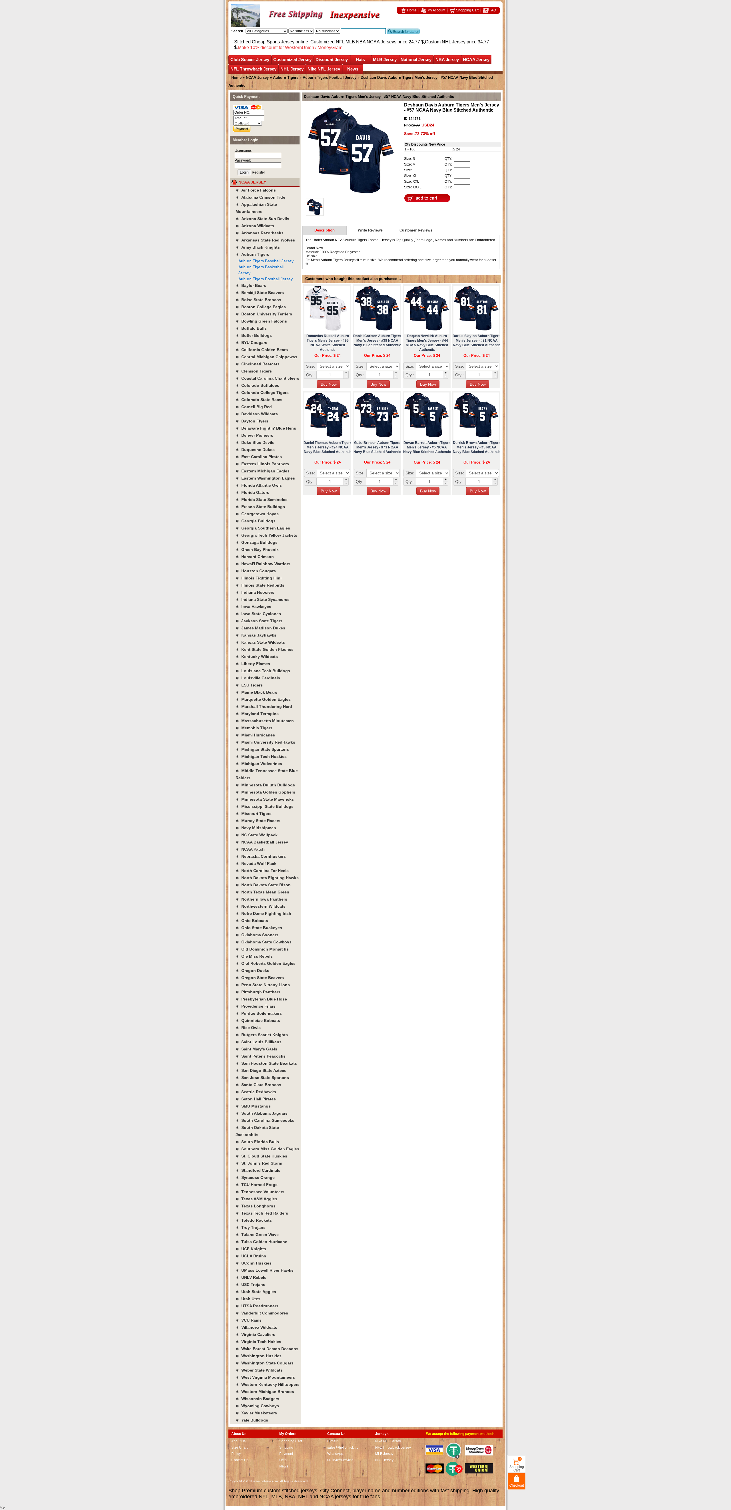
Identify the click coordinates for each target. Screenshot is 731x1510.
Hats (360, 59)
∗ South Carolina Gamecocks (265, 1120)
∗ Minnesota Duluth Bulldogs (265, 785)
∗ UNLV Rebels (251, 1277)
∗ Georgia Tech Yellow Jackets (266, 535)
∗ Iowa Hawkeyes (253, 606)
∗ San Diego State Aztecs (261, 1070)
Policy (236, 1454)
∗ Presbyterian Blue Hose (261, 999)
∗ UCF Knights (251, 1249)
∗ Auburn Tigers (252, 254)
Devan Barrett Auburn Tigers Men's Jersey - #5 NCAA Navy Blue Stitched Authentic (427, 447)
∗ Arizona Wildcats (255, 226)
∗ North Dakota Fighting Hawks (267, 877)
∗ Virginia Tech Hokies (258, 1341)
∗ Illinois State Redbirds (260, 585)
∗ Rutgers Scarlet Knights (262, 1034)
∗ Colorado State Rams (259, 399)
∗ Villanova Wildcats (256, 1327)
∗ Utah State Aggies (256, 1291)
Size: (310, 366)
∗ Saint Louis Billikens (259, 1042)
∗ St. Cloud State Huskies (261, 1156)
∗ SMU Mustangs (253, 1106)
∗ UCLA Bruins (251, 1256)
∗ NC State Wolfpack (257, 835)
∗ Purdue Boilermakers (259, 1013)
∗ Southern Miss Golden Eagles (267, 1149)
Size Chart (239, 1447)
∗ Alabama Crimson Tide (260, 197)
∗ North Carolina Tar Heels (262, 870)
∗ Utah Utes (248, 1298)
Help (283, 1460)
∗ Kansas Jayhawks (256, 635)
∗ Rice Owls (248, 1027)
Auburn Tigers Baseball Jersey (266, 261)
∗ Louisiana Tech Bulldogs (263, 671)
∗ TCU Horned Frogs (257, 1184)
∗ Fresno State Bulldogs (260, 506)
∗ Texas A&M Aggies (256, 1199)
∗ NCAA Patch (250, 849)
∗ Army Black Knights (258, 247)
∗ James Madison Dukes (260, 628)
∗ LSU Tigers (249, 685)
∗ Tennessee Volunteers (260, 1191)
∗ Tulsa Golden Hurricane (261, 1241)
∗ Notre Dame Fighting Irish (263, 913)
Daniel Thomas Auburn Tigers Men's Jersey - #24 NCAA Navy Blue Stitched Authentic (328, 447)
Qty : (310, 375)
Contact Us (239, 1460)
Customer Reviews (415, 230)
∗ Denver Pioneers (254, 435)
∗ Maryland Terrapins (257, 713)
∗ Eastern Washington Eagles (265, 478)
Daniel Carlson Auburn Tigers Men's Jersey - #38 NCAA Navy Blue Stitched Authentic (377, 340)
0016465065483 (340, 1460)
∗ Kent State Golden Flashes (265, 649)
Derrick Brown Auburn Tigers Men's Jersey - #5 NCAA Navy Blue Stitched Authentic (477, 447)
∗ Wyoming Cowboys (257, 1406)
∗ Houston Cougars (256, 571)
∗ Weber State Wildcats (259, 1370)
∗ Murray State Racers (258, 820)
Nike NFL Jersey (324, 69)
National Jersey (416, 59)
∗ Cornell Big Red (254, 406)
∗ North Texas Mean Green (262, 892)
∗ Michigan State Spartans (262, 749)
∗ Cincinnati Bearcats (258, 364)
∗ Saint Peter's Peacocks (261, 1056)
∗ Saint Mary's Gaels (256, 1049)
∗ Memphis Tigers (254, 728)
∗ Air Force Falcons (256, 190)
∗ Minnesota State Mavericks (265, 799)
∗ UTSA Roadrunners (257, 1306)
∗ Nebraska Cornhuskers (261, 856)
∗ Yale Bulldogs (252, 1420)
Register (258, 172)
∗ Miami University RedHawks (265, 742)
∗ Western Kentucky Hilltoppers (268, 1384)
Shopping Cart (467, 10)
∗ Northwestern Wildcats (261, 906)
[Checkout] (517, 1481)
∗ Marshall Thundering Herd (264, 706)
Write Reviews (370, 230)
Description (324, 230)
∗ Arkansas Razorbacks (260, 233)
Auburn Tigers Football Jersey (329, 77)
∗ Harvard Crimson (255, 556)
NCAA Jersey (476, 59)
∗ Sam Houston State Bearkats (266, 1063)
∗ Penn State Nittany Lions (263, 984)
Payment (286, 1454)
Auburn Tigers (285, 77)
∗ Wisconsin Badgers (257, 1398)
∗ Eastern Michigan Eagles (263, 471)
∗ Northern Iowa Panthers (261, 899)
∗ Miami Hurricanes (255, 735)
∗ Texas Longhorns (256, 1206)
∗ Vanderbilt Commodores (262, 1313)
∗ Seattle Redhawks (256, 1092)
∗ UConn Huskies (254, 1263)
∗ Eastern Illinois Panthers (262, 464)
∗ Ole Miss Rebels (254, 956)
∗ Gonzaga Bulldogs (257, 542)
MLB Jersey (385, 59)
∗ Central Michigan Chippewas (266, 357)
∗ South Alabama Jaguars (262, 1113)
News (352, 69)
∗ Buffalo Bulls (251, 328)
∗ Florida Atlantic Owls (259, 485)
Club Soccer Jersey (249, 59)
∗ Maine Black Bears (256, 692)
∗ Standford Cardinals (258, 1170)
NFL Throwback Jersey (253, 69)
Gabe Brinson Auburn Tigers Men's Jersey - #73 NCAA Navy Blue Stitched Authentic (377, 447)
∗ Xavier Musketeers (256, 1413)
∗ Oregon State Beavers (260, 977)
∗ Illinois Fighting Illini (259, 578)
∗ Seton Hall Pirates (256, 1099)
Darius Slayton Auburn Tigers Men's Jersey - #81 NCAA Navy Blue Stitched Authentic (477, 340)
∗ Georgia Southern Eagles (263, 528)
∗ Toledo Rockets (254, 1220)
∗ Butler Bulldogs (254, 335)
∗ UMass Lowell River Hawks (265, 1270)
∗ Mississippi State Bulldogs (265, 806)
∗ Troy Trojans (251, 1227)
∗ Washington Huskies (259, 1356)
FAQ (492, 10)
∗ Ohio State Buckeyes (259, 927)
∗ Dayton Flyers (252, 421)
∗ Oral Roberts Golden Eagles (266, 963)
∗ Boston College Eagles (261, 307)
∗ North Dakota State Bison (263, 885)
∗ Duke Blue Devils (255, 442)
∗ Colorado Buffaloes (257, 385)
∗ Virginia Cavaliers (255, 1334)
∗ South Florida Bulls (257, 1141)
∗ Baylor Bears (251, 285)
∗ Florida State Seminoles (262, 499)
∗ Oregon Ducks (252, 970)
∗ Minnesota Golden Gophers (265, 792)
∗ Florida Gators (252, 492)
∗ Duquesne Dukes (255, 449)
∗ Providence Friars (256, 1006)
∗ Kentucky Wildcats (257, 656)
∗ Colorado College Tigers (262, 392)
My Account (436, 10)
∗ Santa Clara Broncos (258, 1084)
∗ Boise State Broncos (258, 299)
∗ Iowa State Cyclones (258, 613)
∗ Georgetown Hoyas (257, 514)
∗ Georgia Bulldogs (256, 521)
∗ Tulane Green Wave (257, 1234)
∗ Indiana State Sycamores (263, 599)
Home (411, 10)
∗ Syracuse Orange (255, 1177)
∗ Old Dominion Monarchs (262, 949)
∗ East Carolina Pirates (259, 456)
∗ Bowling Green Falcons (261, 321)
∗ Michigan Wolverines (259, 763)
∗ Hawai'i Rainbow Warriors (263, 563)
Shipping (286, 1447)
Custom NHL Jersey (445, 41)
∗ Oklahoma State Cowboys (264, 942)
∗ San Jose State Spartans (262, 1077)
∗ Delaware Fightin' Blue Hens (266, 428)
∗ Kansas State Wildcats (260, 642)
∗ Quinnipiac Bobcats (258, 1020)
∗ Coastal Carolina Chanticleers (267, 378)
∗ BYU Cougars (251, 342)
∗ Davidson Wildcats (257, 414)
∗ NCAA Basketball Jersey (262, 842)
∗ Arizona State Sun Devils (262, 218)
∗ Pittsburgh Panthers (258, 992)
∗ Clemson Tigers (254, 371)
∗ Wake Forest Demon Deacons (267, 1348)
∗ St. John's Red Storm (259, 1163)
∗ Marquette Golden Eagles (263, 699)
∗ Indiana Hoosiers (255, 592)
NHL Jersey (292, 69)
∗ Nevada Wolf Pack (256, 863)
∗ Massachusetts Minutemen (265, 720)
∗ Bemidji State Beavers (260, 292)
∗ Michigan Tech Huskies (261, 756)
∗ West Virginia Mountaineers (265, 1377)
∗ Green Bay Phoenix (257, 549)
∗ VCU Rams (249, 1320)
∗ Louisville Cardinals (258, 678)
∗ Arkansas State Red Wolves (265, 240)
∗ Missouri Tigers (254, 813)
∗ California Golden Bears (262, 349)
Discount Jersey (332, 59)
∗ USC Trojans (250, 1284)
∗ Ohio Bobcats (252, 920)
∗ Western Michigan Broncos (265, 1391)
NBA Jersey (447, 59)
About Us (238, 1441)
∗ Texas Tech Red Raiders (262, 1213)
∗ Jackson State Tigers (259, 621)
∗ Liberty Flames (253, 663)
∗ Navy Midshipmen (256, 828)
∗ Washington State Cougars (265, 1363)
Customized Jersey (292, 59)
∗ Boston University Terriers (264, 314)
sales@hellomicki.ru (343, 1447)
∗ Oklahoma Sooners (257, 935)
